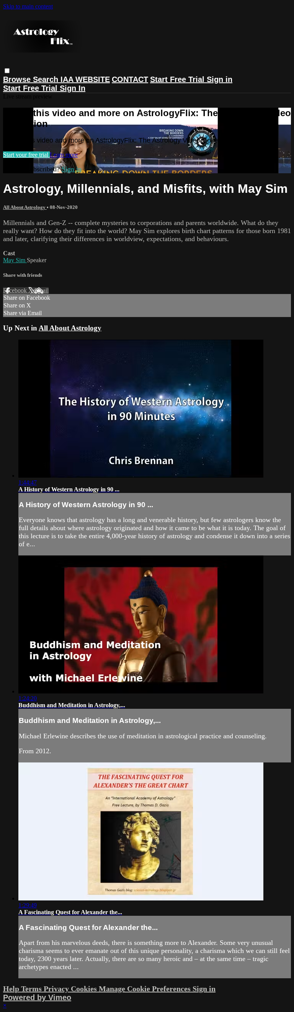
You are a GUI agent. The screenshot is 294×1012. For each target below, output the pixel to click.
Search (46, 79)
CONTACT (130, 79)
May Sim (15, 260)
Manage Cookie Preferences (146, 988)
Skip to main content (28, 6)
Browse (18, 79)
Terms (32, 988)
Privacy (57, 988)
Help (12, 988)
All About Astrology (25, 207)
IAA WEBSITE (85, 79)
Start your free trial (26, 154)
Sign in (219, 79)
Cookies (85, 988)
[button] (7, 70)
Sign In (72, 88)
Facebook (15, 290)
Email (41, 290)
